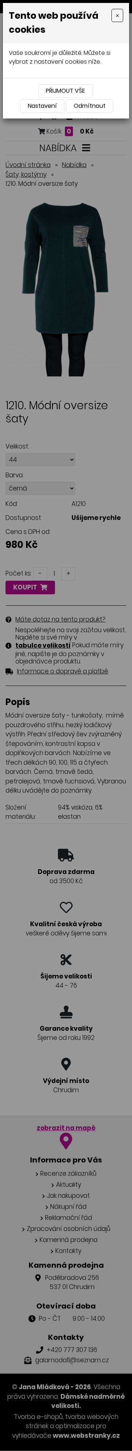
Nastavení (42, 106)
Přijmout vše (65, 90)
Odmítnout (90, 106)
